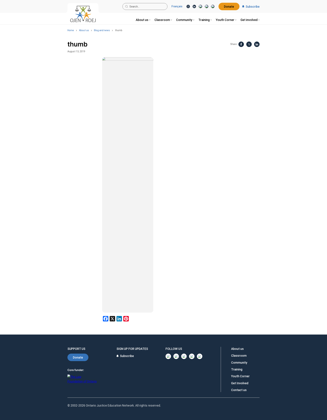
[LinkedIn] (194, 6)
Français (177, 6)
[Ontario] (82, 381)
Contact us (239, 390)
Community (239, 362)
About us (84, 30)
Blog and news (102, 30)
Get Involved (239, 383)
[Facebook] (212, 6)
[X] (206, 6)
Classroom (239, 355)
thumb (118, 30)
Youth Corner (240, 376)
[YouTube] (200, 6)
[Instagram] (188, 6)
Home (70, 30)
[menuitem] (143, 20)
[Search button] (126, 6)
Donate (229, 6)
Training (236, 369)
